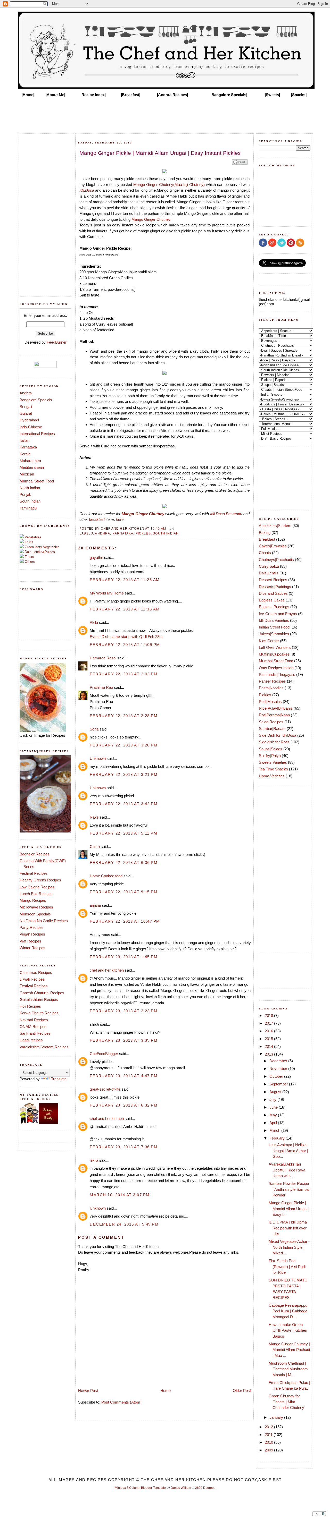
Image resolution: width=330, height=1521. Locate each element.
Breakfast (267, 539)
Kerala (25, 454)
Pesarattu (234, 514)
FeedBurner (57, 342)
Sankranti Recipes (35, 1033)
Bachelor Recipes (35, 854)
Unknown (98, 758)
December (278, 1061)
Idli (81, 190)
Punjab (25, 494)
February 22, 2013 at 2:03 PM (124, 674)
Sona (94, 729)
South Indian (30, 501)
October (276, 1076)
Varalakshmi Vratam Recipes (44, 1047)
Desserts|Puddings (275, 586)
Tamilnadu (28, 508)
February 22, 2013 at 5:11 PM (123, 833)
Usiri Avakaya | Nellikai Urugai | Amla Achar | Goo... (288, 1151)
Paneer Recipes (272, 681)
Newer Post (88, 1390)
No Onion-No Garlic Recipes (44, 921)
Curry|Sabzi (269, 566)
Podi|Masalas (270, 701)
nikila (94, 1160)
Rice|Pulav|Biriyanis (276, 708)
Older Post (242, 1390)
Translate (59, 1079)
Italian (24, 440)
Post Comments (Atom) (121, 1402)
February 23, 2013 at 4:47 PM (124, 1076)
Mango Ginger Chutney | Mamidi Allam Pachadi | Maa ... (289, 1350)
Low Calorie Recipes (37, 887)
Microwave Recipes (36, 907)
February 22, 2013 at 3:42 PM (124, 804)
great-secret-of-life (105, 1089)
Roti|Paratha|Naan (274, 715)
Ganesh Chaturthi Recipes (42, 993)
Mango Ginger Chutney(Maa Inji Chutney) (168, 184)
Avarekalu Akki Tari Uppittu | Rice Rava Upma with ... (287, 1170)
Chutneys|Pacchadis (276, 559)
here (119, 519)
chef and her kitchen (107, 970)
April (273, 1122)
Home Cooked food (106, 876)
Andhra (26, 393)
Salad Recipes (271, 722)
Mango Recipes (33, 900)
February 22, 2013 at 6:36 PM (124, 862)
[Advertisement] (165, 113)
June (274, 1107)
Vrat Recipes (30, 941)
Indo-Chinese (31, 427)
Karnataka (28, 447)
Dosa (89, 190)
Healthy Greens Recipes (40, 880)
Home (165, 1390)
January (276, 1417)
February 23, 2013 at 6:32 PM (124, 1105)
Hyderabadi (29, 420)
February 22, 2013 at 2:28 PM (124, 715)
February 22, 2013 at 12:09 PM (125, 644)
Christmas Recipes (36, 972)
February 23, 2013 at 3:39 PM (124, 1040)
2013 (269, 1054)
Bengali (26, 406)
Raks (94, 817)
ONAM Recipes (33, 1026)
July (273, 1099)
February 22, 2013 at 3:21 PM (124, 774)
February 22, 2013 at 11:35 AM (125, 609)
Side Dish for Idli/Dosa (277, 735)
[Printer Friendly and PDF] (240, 164)
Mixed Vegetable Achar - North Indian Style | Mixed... (289, 1247)
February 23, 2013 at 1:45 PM (124, 957)
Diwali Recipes (32, 979)
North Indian (30, 488)
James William (181, 1488)
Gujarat (26, 413)
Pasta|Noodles (271, 688)
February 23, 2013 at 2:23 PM (124, 1011)
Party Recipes (32, 927)
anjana (95, 905)
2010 (269, 1442)
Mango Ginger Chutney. (151, 219)
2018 (269, 1015)
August (275, 1092)
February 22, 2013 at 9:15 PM (124, 892)
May (273, 1115)
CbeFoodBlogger (104, 1053)
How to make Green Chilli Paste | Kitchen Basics (288, 1330)
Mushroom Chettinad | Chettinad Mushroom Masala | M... (288, 1369)
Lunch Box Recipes (36, 893)
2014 (269, 1046)
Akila (94, 622)
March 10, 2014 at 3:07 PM (120, 1195)
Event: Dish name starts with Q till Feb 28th (126, 636)
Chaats (265, 552)
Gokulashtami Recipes (39, 999)
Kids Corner (269, 641)
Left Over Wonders (275, 647)
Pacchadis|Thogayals (277, 674)
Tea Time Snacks (273, 769)
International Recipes (37, 433)
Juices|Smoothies (274, 634)
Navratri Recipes (34, 1020)
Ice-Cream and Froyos (278, 613)
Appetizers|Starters (275, 525)
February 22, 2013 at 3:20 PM (124, 745)
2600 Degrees (205, 1488)
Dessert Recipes (273, 579)
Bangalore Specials (36, 400)
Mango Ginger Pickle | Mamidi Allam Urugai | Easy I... (289, 1209)
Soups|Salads (270, 749)
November (278, 1068)
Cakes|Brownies (273, 546)
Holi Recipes (30, 1006)
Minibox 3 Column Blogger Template (140, 1488)
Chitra (95, 846)
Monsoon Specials (35, 914)
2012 (269, 1427)
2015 (269, 1038)
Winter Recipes (32, 948)
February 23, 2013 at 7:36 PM (124, 1147)
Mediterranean (32, 467)
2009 (269, 1450)
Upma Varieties (272, 776)
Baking (264, 532)
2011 (269, 1434)
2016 (269, 1031)
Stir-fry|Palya (270, 755)
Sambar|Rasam (272, 728)
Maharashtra (30, 460)
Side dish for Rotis (274, 742)
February (277, 1138)
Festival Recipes (34, 873)
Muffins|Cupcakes (274, 654)
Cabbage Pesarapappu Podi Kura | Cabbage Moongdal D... (288, 1311)
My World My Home (107, 593)
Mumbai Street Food (37, 481)
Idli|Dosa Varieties (274, 620)
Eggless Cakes (272, 600)
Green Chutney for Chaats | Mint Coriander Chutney (286, 1402)
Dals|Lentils (268, 573)
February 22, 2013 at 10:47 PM (125, 921)
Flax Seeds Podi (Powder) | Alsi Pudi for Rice (287, 1266)
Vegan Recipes (32, 934)
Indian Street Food (274, 627)
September (279, 1084)
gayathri (96, 557)
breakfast (97, 519)
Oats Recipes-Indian (276, 668)
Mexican (27, 474)
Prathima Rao (101, 687)
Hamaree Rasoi (103, 658)
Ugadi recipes (31, 1040)
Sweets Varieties (273, 762)
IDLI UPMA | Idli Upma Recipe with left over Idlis (288, 1228)
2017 (269, 1023)
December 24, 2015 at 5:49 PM (124, 1224)
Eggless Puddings (274, 607)
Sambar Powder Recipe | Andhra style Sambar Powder (289, 1189)
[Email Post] (171, 528)
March (275, 1130)
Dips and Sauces (273, 593)
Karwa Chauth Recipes (39, 1013)
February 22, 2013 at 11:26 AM (125, 579)
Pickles (143, 533)
